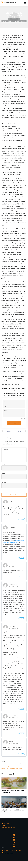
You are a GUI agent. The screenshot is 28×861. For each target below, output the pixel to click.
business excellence (15, 763)
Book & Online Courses (8, 827)
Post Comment (14, 494)
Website (3, 482)
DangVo (11, 741)
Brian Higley (12, 626)
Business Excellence (7, 20)
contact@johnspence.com (12, 850)
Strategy (23, 21)
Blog (3, 830)
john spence (10, 766)
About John (5, 823)
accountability (5, 763)
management (4, 768)
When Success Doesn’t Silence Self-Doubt (14, 805)
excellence (19, 765)
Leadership (17, 21)
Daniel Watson (12, 527)
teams (20, 768)
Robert (10, 501)
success (16, 768)
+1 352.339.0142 (8, 853)
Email (3, 473)
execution (4, 766)
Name (3, 464)
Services (4, 825)
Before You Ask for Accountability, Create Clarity (14, 786)
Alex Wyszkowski (13, 584)
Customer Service (18, 20)
